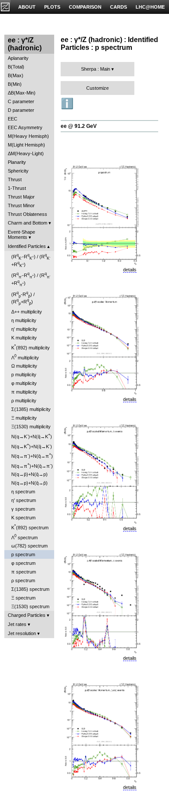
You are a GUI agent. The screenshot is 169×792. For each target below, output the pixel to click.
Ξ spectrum (23, 597)
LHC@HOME (150, 7)
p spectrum (23, 554)
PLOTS (52, 7)
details (129, 269)
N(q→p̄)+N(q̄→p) (29, 474)
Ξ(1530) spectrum (30, 606)
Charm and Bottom (27, 222)
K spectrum (23, 517)
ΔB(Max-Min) (22, 92)
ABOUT (27, 7)
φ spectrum (23, 563)
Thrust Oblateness (27, 214)
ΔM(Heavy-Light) (26, 153)
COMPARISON (85, 7)
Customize (97, 88)
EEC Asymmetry (25, 127)
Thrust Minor (21, 205)
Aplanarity (18, 58)
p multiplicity (23, 374)
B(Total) (16, 66)
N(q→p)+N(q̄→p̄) (29, 483)
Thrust (15, 179)
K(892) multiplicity (30, 347)
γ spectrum (23, 509)
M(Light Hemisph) (26, 144)
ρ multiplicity (23, 400)
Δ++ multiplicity (26, 311)
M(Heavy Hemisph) (28, 136)
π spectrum (23, 571)
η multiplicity (23, 320)
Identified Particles (27, 246)
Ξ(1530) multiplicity (31, 426)
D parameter (21, 110)
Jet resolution (22, 633)
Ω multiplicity (24, 365)
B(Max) (15, 75)
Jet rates (17, 624)
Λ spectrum (24, 537)
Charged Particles (27, 615)
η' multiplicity (24, 329)
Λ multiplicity (25, 357)
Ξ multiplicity (24, 417)
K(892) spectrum (30, 527)
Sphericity (18, 170)
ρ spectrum (23, 580)
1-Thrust (17, 188)
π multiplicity (24, 391)
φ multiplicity (24, 383)
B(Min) (15, 84)
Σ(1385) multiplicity (31, 409)
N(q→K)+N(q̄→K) (31, 436)
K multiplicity (24, 337)
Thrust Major (21, 196)
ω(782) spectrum (29, 545)
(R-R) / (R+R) (30, 260)
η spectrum (23, 491)
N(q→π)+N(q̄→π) (32, 455)
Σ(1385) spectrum (30, 589)
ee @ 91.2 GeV (79, 126)
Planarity (17, 162)
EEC (12, 118)
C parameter (21, 101)
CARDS (118, 7)
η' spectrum (23, 500)
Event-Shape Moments (21, 234)
